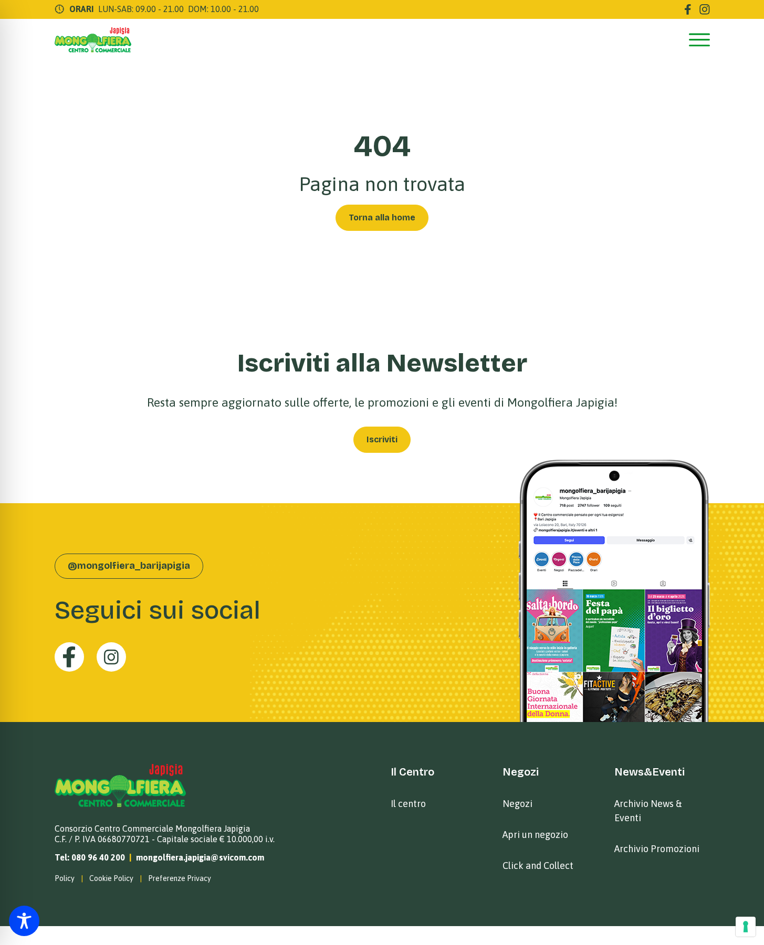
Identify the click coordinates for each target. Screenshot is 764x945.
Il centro (408, 803)
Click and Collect (538, 865)
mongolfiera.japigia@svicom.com (200, 857)
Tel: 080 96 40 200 (90, 857)
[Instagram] (704, 9)
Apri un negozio (535, 834)
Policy (65, 878)
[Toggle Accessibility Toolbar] (24, 921)
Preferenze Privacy (179, 878)
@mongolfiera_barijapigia (129, 565)
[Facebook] (688, 9)
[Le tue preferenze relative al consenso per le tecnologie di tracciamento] (746, 927)
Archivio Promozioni (656, 848)
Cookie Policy (111, 878)
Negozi (517, 803)
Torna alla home (382, 217)
